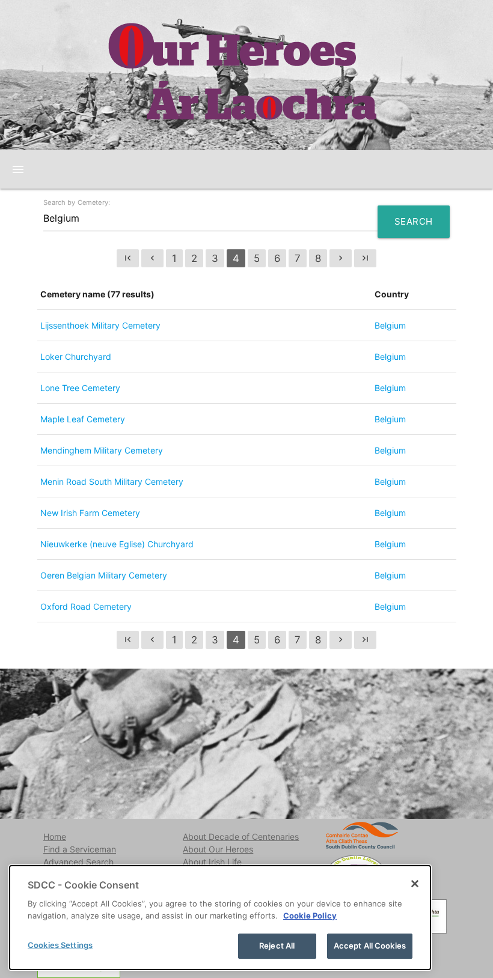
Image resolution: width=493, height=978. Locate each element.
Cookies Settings (60, 945)
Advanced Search (78, 862)
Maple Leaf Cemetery (82, 419)
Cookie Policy (310, 915)
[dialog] (220, 918)
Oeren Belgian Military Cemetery (103, 575)
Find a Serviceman (79, 849)
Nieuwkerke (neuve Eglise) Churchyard (117, 544)
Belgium (390, 325)
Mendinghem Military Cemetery (101, 450)
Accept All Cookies (370, 945)
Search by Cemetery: (76, 202)
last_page (365, 258)
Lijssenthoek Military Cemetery (100, 325)
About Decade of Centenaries (241, 836)
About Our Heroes (218, 849)
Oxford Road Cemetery (86, 606)
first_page (128, 258)
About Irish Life (212, 862)
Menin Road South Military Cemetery (111, 481)
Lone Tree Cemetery (80, 388)
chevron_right (340, 258)
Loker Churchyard (75, 356)
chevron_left (152, 258)
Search (413, 221)
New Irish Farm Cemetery (90, 513)
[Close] (414, 883)
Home (54, 836)
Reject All (277, 945)
